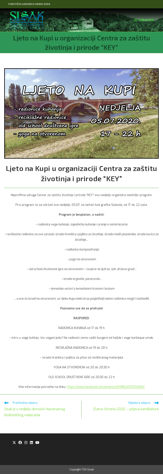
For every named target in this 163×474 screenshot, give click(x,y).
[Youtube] (37, 443)
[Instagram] (25, 443)
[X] (14, 443)
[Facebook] (20, 443)
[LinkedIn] (31, 443)
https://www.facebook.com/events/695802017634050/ (106, 387)
